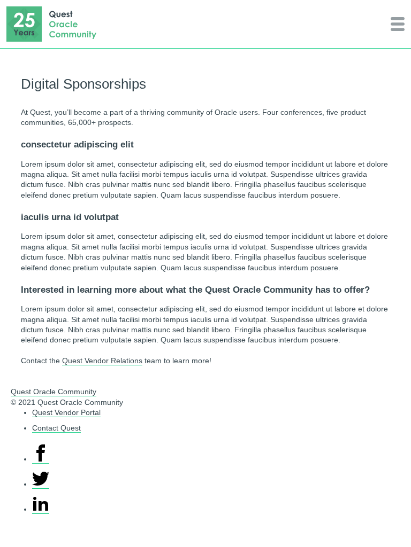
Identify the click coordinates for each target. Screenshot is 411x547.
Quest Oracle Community (53, 392)
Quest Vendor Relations (102, 361)
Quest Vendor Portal (66, 413)
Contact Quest (56, 428)
